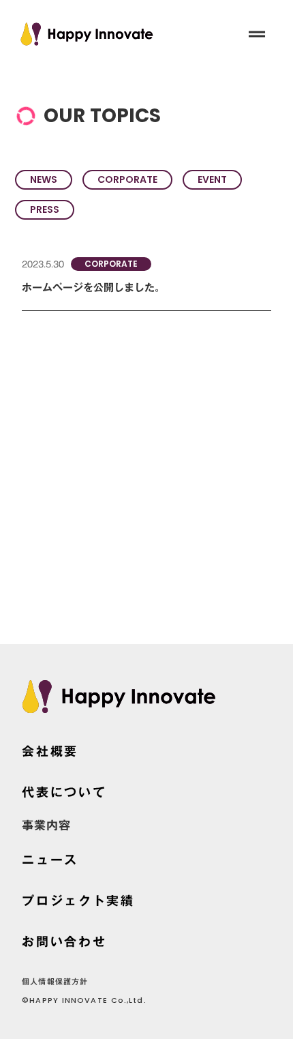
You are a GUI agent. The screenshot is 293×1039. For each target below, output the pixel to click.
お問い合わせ (64, 941)
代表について (64, 792)
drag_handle (257, 34)
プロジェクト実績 (78, 900)
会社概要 (50, 751)
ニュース (50, 859)
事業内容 (46, 826)
